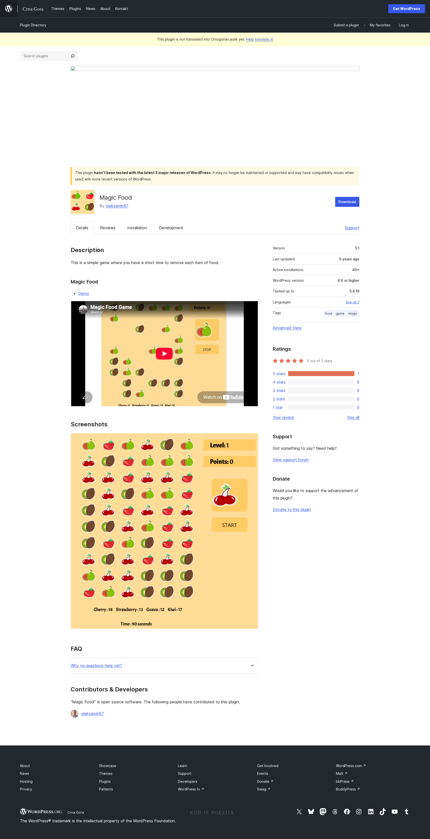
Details (82, 227)
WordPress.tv (191, 789)
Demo (83, 293)
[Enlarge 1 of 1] (251, 439)
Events (262, 773)
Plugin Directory (33, 25)
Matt (342, 773)
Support (352, 227)
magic (352, 313)
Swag (263, 789)
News (24, 773)
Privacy (26, 789)
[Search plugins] (73, 56)
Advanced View (287, 327)
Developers (187, 781)
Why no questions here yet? (96, 665)
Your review (283, 417)
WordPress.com (351, 766)
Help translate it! (259, 39)
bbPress (345, 781)
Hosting (26, 781)
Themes (105, 773)
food (328, 313)
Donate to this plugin (292, 509)
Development (171, 227)
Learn (182, 766)
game (340, 313)
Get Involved (267, 766)
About (25, 766)
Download (347, 202)
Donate (265, 781)
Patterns (106, 789)
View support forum (291, 459)
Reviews (107, 227)
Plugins (105, 781)
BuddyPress (348, 789)
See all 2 (352, 302)
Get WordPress (406, 8)
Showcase (107, 766)
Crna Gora (75, 812)
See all (353, 417)
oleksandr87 (117, 205)
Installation (137, 227)
